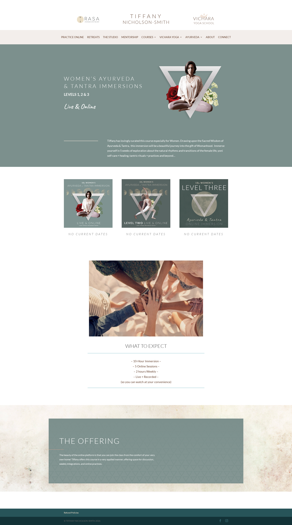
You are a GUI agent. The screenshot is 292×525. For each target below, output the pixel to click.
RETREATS (93, 37)
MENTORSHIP (129, 37)
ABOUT (210, 37)
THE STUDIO (110, 37)
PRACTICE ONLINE (72, 37)
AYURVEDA (192, 37)
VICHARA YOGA (169, 37)
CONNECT (224, 37)
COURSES (147, 37)
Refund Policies (71, 512)
